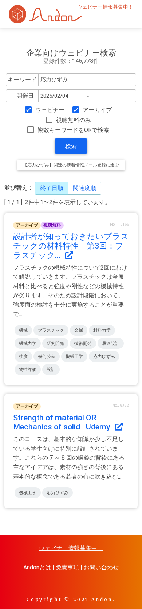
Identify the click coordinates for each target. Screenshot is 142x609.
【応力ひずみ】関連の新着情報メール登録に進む (71, 165)
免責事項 (67, 567)
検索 (71, 146)
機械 (23, 330)
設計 (51, 369)
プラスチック (51, 330)
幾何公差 (46, 356)
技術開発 (83, 343)
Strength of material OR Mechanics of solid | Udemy (62, 422)
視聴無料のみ (73, 120)
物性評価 (27, 369)
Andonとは (37, 567)
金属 (78, 330)
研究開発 (55, 343)
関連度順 (84, 188)
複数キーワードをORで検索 (73, 129)
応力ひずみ (104, 356)
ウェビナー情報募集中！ (105, 7)
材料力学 (102, 330)
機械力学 (27, 343)
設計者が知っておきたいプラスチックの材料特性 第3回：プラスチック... (71, 246)
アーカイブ (97, 109)
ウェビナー (49, 109)
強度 (23, 356)
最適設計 (110, 343)
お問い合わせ (101, 567)
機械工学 (74, 356)
